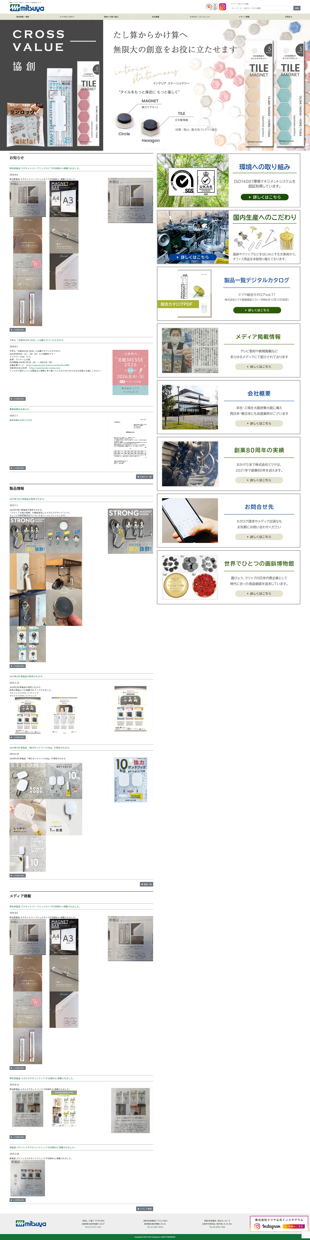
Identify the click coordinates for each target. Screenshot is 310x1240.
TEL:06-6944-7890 (217, 1227)
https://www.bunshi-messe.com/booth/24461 (48, 365)
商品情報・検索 (22, 16)
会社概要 (155, 16)
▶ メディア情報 (145, 1208)
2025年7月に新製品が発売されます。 (28, 498)
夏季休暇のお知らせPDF (21, 420)
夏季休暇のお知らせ (19, 409)
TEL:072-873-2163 (93, 1227)
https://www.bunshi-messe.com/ (45, 367)
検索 (297, 8)
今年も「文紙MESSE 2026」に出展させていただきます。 (37, 340)
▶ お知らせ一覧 (145, 476)
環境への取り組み (111, 16)
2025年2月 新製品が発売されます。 (27, 676)
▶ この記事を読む (18, 330)
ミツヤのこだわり (67, 16)
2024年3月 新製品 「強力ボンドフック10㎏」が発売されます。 (40, 747)
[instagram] (222, 6)
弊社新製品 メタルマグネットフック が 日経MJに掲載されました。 (42, 1078)
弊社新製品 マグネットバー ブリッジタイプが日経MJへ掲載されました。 (45, 168)
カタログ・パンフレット (200, 16)
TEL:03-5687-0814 (155, 1227)
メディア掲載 (244, 16)
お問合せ (288, 16)
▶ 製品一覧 (146, 884)
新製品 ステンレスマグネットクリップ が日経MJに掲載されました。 (43, 1147)
